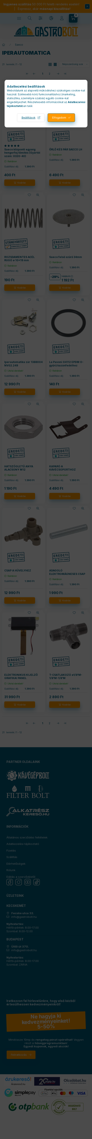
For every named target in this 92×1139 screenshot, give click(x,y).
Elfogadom (59, 117)
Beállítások (29, 117)
